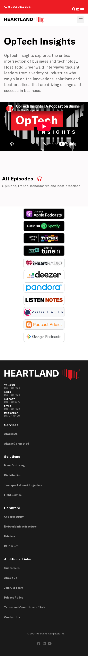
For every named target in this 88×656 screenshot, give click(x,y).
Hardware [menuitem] (12, 508)
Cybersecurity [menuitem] (14, 516)
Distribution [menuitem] (12, 475)
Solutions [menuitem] (12, 456)
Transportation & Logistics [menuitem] (23, 485)
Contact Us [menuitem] (12, 617)
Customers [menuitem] (12, 568)
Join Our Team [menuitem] (13, 587)
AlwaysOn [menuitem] (11, 433)
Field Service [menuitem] (13, 495)
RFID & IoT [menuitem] (11, 546)
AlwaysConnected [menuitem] (16, 443)
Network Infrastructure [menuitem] (20, 526)
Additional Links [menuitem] (17, 559)
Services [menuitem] (11, 425)
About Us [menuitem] (10, 577)
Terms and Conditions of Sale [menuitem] (24, 607)
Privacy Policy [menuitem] (13, 597)
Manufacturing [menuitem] (14, 465)
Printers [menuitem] (10, 536)
